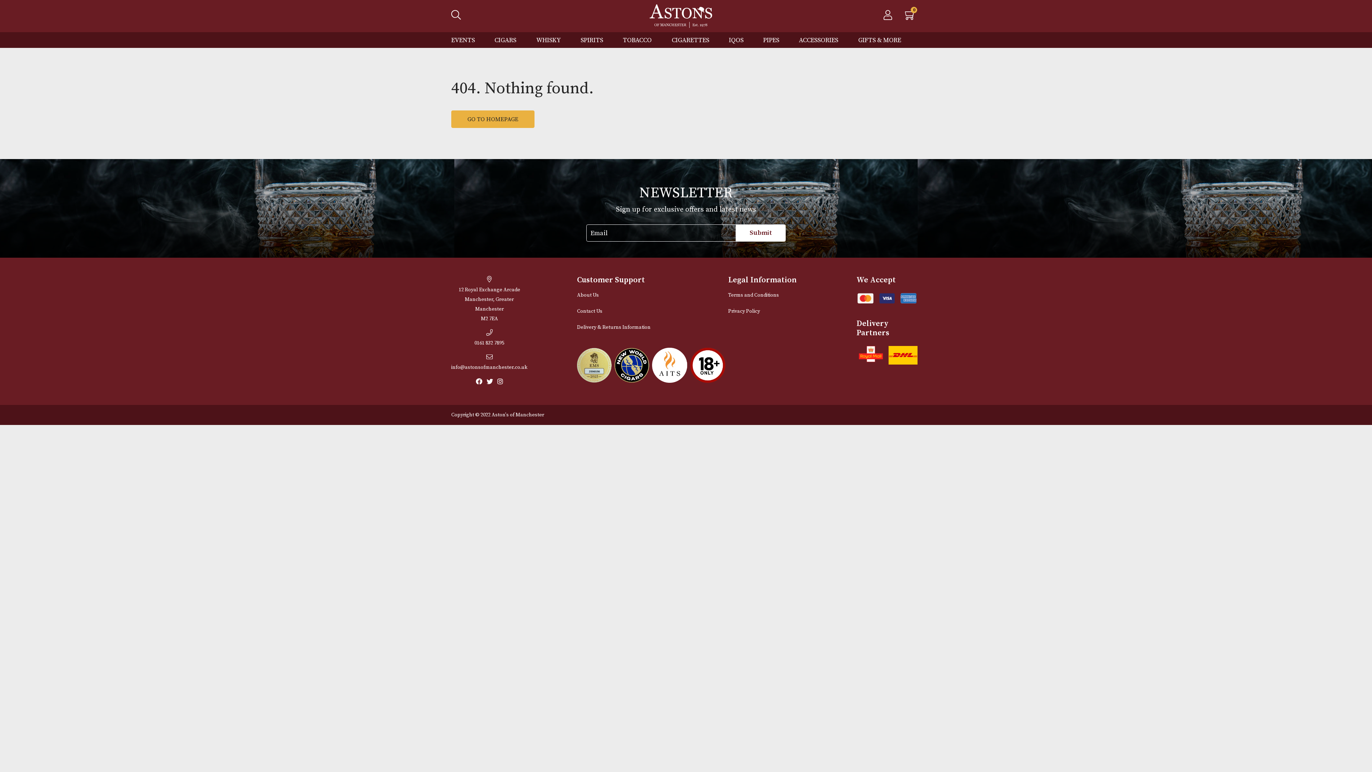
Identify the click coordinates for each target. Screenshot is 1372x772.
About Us (588, 295)
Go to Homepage (492, 119)
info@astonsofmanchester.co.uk (489, 367)
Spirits (592, 40)
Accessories (818, 40)
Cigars (505, 40)
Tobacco (637, 40)
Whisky (548, 40)
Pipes (771, 40)
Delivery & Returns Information (614, 327)
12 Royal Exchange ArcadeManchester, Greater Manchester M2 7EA (489, 304)
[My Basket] (910, 17)
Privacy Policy (744, 311)
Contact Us (589, 311)
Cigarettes (690, 40)
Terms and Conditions (753, 295)
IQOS (736, 40)
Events (463, 40)
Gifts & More (879, 40)
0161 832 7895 (489, 343)
